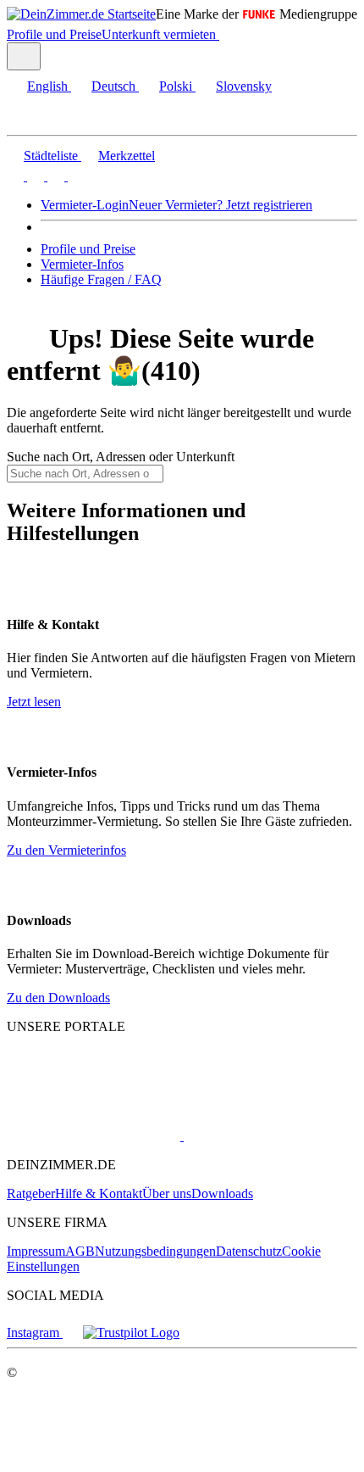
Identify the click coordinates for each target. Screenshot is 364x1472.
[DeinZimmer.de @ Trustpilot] (131, 1332)
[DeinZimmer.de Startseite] (81, 14)
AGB (80, 1251)
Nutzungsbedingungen (155, 1251)
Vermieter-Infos (82, 264)
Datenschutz (249, 1251)
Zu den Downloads (58, 997)
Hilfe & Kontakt (98, 1193)
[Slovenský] (74, 176)
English (47, 86)
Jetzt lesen (34, 701)
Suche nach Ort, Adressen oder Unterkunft (120, 456)
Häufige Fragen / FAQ (101, 279)
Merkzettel (126, 155)
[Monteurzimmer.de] (93, 1136)
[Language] (24, 56)
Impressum (36, 1251)
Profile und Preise (54, 34)
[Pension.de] (247, 1136)
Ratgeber (31, 1193)
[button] (29, 120)
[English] (15, 176)
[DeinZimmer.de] (96, 1090)
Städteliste (51, 155)
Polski (175, 86)
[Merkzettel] (226, 34)
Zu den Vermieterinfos (66, 850)
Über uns (166, 1193)
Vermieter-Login (85, 205)
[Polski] (54, 176)
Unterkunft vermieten (159, 34)
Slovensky (244, 86)
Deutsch (113, 86)
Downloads (222, 1193)
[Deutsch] (34, 176)
